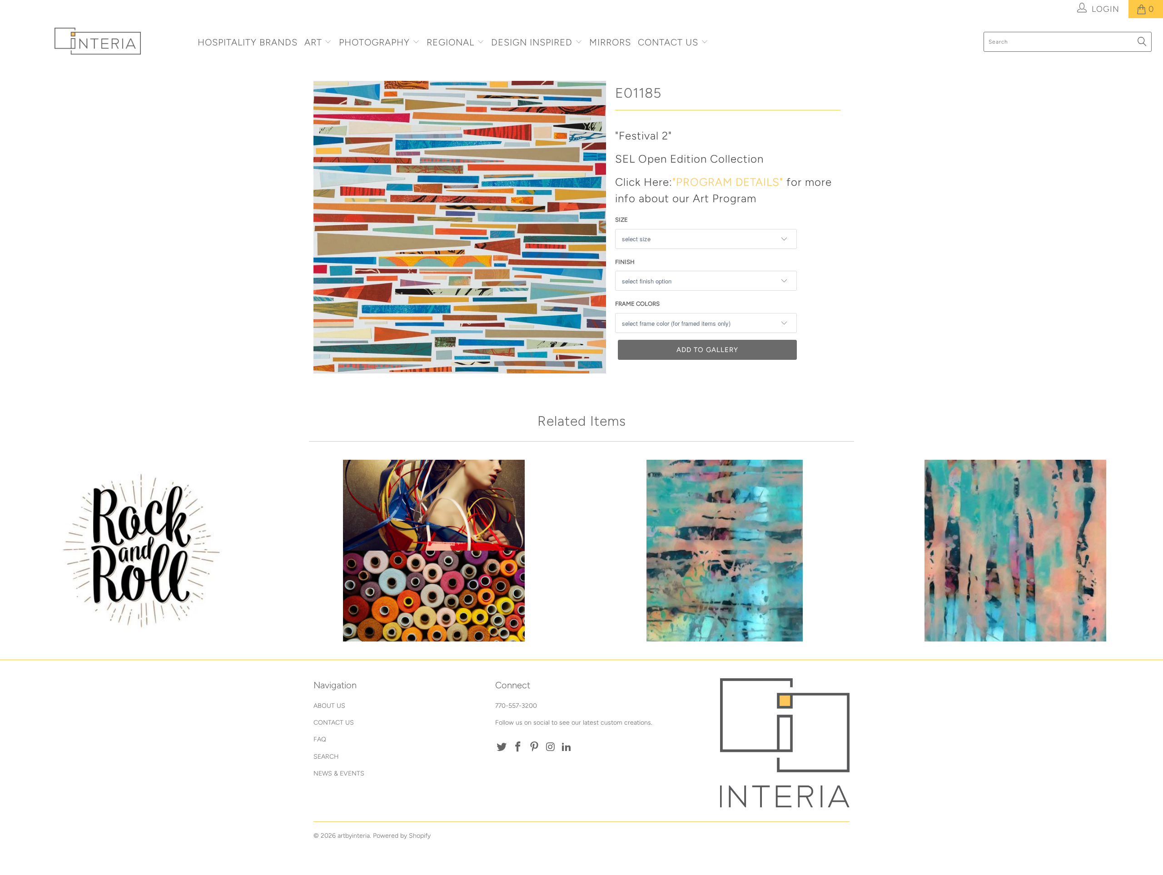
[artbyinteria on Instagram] (550, 747)
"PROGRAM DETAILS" (727, 182)
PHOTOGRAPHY (374, 42)
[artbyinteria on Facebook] (518, 747)
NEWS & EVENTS (338, 773)
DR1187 (434, 550)
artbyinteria (354, 836)
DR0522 (143, 550)
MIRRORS (610, 42)
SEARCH (326, 757)
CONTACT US (669, 42)
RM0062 (725, 550)
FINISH (625, 262)
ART (313, 42)
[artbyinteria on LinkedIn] (567, 747)
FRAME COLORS (637, 303)
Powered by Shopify (402, 836)
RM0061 (1015, 550)
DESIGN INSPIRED (531, 42)
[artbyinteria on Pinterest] (534, 747)
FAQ (319, 739)
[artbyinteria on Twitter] (502, 747)
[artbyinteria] (97, 41)
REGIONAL (450, 42)
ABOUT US (329, 706)
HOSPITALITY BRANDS (248, 42)
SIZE (621, 219)
